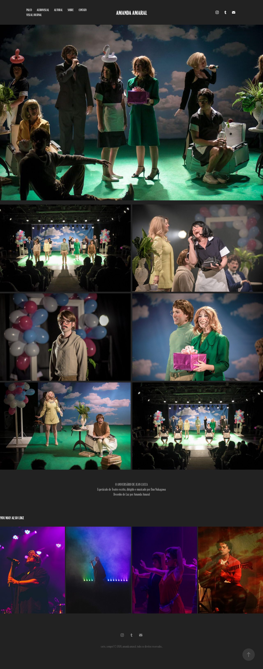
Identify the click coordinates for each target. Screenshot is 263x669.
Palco (29, 10)
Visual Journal (34, 15)
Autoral (58, 10)
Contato (83, 10)
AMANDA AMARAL (131, 12)
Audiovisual (43, 10)
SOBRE (71, 10)
